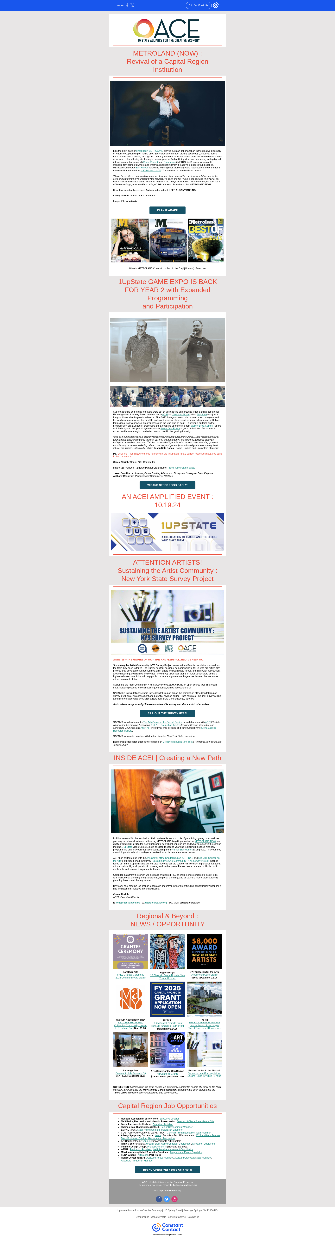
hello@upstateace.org (128, 902)
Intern (158, 1135)
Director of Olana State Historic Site (195, 1121)
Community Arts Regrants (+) (131, 1073)
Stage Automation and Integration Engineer (160, 1129)
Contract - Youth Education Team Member (189, 1132)
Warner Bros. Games (202, 425)
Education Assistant (163, 1124)
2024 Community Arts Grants (131, 977)
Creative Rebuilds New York (178, 742)
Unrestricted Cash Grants (204, 974)
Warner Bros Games (182, 849)
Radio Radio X (151, 162)
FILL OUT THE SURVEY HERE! (167, 713)
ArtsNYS (145, 728)
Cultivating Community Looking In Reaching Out (130, 1027)
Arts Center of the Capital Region (163, 858)
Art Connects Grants (167, 1073)
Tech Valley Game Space (182, 467)
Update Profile (158, 1217)
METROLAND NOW (151, 170)
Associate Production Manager (137, 1160)
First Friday (142, 151)
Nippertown (170, 162)
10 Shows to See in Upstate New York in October (167, 976)
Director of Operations (203, 1143)
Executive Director (169, 1118)
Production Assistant (141, 1149)
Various (146, 1141)
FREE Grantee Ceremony (130, 974)
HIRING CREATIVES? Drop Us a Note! (167, 1169)
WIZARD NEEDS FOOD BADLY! (167, 485)
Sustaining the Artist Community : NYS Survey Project (180, 861)
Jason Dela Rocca (170, 428)
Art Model (143, 1155)
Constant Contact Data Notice (183, 1217)
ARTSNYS (187, 858)
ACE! (165, 414)
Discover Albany (181, 414)
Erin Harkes (142, 167)
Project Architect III (157, 1146)
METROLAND (156, 151)
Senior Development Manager (177, 1127)
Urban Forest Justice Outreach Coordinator (168, 1143)
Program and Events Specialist (186, 1152)
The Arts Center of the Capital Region (162, 722)
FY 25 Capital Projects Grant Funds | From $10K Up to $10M (167, 1024)
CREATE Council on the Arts (165, 725)
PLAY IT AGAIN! (167, 210)
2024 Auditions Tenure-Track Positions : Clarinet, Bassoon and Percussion (170, 1137)
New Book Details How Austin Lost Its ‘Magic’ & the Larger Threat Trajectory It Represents (204, 1025)
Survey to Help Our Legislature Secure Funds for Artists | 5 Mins (204, 1074)
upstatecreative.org (156, 902)
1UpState (202, 414)
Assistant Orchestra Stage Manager (192, 1157)
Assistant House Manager (159, 1157)
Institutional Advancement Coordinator (173, 1149)
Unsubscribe (142, 1217)
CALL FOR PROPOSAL (130, 1022)
